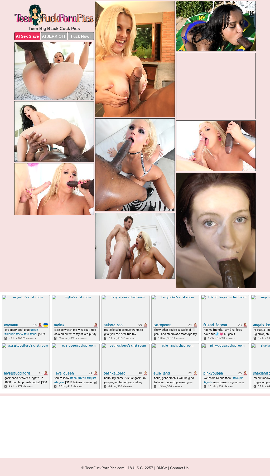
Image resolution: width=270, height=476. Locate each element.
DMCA (161, 468)
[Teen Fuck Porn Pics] (54, 15)
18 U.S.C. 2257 (140, 468)
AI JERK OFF (54, 36)
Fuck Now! (81, 36)
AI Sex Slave (27, 36)
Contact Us (179, 468)
